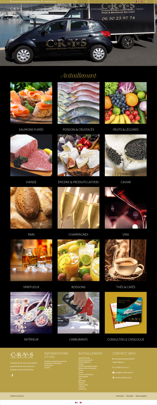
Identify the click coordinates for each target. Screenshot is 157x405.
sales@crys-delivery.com (124, 372)
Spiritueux (31, 287)
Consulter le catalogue (125, 339)
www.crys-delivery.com (123, 378)
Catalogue (127, 9)
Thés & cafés (83, 385)
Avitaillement (97, 9)
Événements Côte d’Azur (53, 363)
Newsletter (130, 396)
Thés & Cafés (125, 287)
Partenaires (48, 365)
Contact (140, 9)
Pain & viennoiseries (85, 374)
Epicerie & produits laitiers (88, 366)
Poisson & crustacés (85, 360)
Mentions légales (141, 396)
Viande (31, 182)
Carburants (78, 339)
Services (113, 9)
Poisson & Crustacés (78, 129)
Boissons (78, 287)
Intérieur (31, 339)
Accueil (68, 9)
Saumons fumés (31, 129)
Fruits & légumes (84, 362)
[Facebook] (12, 375)
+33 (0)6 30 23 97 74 (50, 2)
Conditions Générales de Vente (55, 361)
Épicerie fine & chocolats (87, 368)
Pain (31, 234)
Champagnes (78, 234)
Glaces (80, 370)
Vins (125, 234)
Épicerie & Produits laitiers (78, 182)
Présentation (81, 9)
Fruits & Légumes (126, 129)
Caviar (126, 182)
